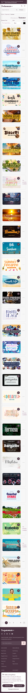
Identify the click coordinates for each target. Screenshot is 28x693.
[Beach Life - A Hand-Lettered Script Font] (12, 281)
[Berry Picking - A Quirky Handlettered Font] (12, 512)
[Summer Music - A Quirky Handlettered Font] (12, 594)
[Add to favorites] (18, 30)
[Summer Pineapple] (12, 265)
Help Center (15, 663)
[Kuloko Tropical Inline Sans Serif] (12, 529)
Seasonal (7, 14)
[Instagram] (2, 634)
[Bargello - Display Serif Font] (12, 446)
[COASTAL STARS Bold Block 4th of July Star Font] (12, 496)
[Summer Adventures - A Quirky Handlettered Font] (12, 562)
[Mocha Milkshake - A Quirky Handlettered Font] (12, 298)
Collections (3, 666)
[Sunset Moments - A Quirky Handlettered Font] (12, 215)
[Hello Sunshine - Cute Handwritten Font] (12, 248)
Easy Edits (15, 656)
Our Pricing (15, 650)
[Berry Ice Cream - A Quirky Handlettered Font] (12, 479)
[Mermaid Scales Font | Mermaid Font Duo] (12, 347)
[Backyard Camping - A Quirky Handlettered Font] (12, 199)
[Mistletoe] (12, 463)
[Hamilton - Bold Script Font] (12, 232)
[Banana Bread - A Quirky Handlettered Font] (12, 116)
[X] (9, 634)
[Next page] (24, 622)
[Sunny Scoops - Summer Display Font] (12, 611)
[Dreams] (12, 397)
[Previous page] (2, 622)
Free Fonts (3, 650)
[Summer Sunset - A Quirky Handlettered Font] (12, 149)
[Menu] (24, 6)
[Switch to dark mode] (22, 6)
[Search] (17, 10)
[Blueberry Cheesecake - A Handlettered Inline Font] (12, 331)
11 (20, 622)
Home (2, 14)
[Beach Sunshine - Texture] (12, 100)
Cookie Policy (5, 682)
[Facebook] (4, 634)
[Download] (15, 30)
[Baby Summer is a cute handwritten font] (12, 578)
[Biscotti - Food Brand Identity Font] (12, 133)
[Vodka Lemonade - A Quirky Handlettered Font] (12, 166)
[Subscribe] (23, 643)
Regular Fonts (4, 656)
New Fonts (3, 653)
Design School (16, 658)
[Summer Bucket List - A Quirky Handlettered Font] (12, 364)
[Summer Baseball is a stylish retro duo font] (12, 50)
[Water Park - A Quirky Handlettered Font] (12, 83)
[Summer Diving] (12, 545)
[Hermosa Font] (12, 430)
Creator (14, 653)
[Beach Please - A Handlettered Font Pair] (12, 67)
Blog (14, 661)
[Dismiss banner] (25, 2)
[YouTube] (12, 634)
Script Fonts (4, 658)
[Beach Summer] (12, 182)
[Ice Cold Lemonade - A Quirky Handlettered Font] (12, 34)
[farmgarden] (12, 380)
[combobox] (8, 10)
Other (2, 663)
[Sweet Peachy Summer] (12, 413)
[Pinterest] (7, 634)
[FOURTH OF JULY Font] (12, 314)
